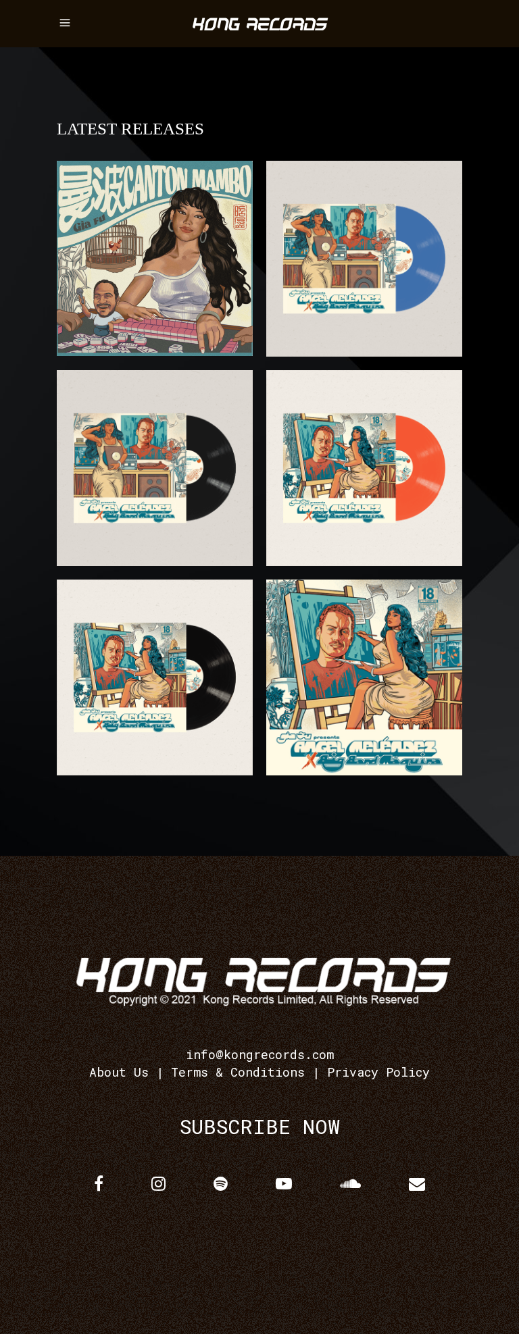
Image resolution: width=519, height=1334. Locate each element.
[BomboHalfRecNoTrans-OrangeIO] (364, 468)
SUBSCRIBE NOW (260, 1126)
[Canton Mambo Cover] (155, 258)
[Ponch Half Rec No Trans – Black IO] (155, 468)
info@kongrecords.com (260, 1054)
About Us (119, 1072)
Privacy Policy (378, 1072)
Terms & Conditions (238, 1072)
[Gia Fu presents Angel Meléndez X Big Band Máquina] (364, 677)
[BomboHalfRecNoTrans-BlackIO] (155, 677)
